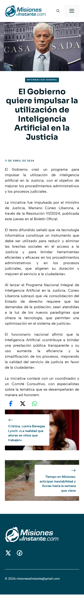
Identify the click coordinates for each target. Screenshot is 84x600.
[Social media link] (8, 553)
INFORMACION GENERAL (42, 79)
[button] (58, 11)
